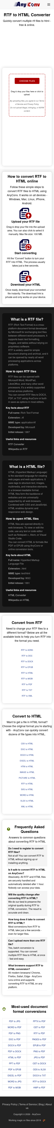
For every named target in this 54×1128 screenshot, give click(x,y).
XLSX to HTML (27, 800)
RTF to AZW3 (27, 650)
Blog (41, 1104)
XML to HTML (27, 806)
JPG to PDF (39, 1057)
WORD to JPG (14, 1081)
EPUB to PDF (39, 1045)
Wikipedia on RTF (18, 449)
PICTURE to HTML (27, 777)
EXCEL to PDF (14, 1075)
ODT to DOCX (39, 1063)
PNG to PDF (39, 1051)
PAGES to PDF (39, 1039)
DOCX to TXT (39, 1075)
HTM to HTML (27, 766)
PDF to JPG (14, 1021)
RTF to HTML (27, 672)
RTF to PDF (27, 684)
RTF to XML (27, 695)
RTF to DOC (27, 655)
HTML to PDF (14, 1057)
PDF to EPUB (14, 1069)
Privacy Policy (9, 1104)
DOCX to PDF (14, 1045)
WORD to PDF (14, 1027)
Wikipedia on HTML (18, 600)
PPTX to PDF (39, 1021)
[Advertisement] (27, 141)
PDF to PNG (14, 1033)
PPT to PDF (14, 1063)
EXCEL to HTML (27, 760)
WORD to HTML (27, 795)
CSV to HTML (27, 743)
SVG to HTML (27, 789)
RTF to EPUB (27, 667)
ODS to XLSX (39, 1069)
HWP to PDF (39, 1087)
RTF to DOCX (27, 661)
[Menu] (49, 5)
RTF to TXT (27, 690)
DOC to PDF (15, 1039)
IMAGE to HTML (27, 772)
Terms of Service (28, 1104)
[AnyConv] (27, 5)
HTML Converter (17, 595)
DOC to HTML (27, 749)
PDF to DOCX (14, 1051)
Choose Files (27, 80)
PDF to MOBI (14, 1087)
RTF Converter (16, 444)
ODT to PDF (39, 1027)
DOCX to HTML (27, 755)
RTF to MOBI (27, 678)
